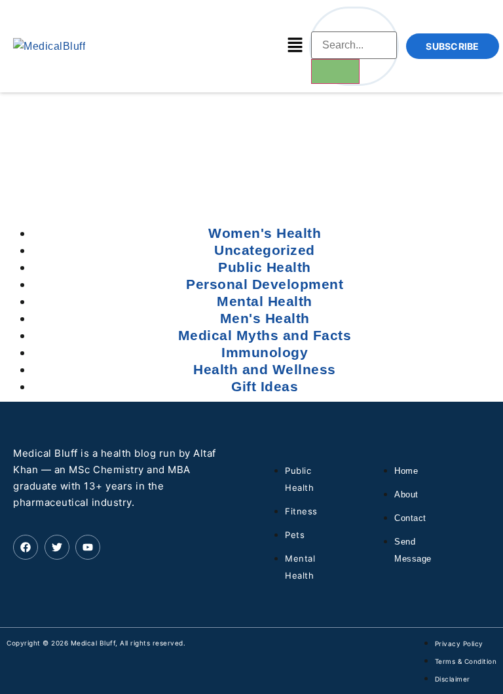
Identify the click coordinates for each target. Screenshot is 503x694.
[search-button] (335, 71)
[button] (295, 45)
